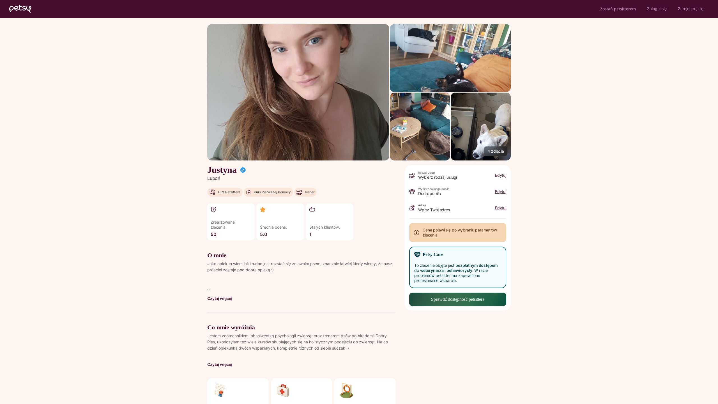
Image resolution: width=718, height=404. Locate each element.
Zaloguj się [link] (657, 8)
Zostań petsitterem (618, 9)
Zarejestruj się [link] (690, 8)
